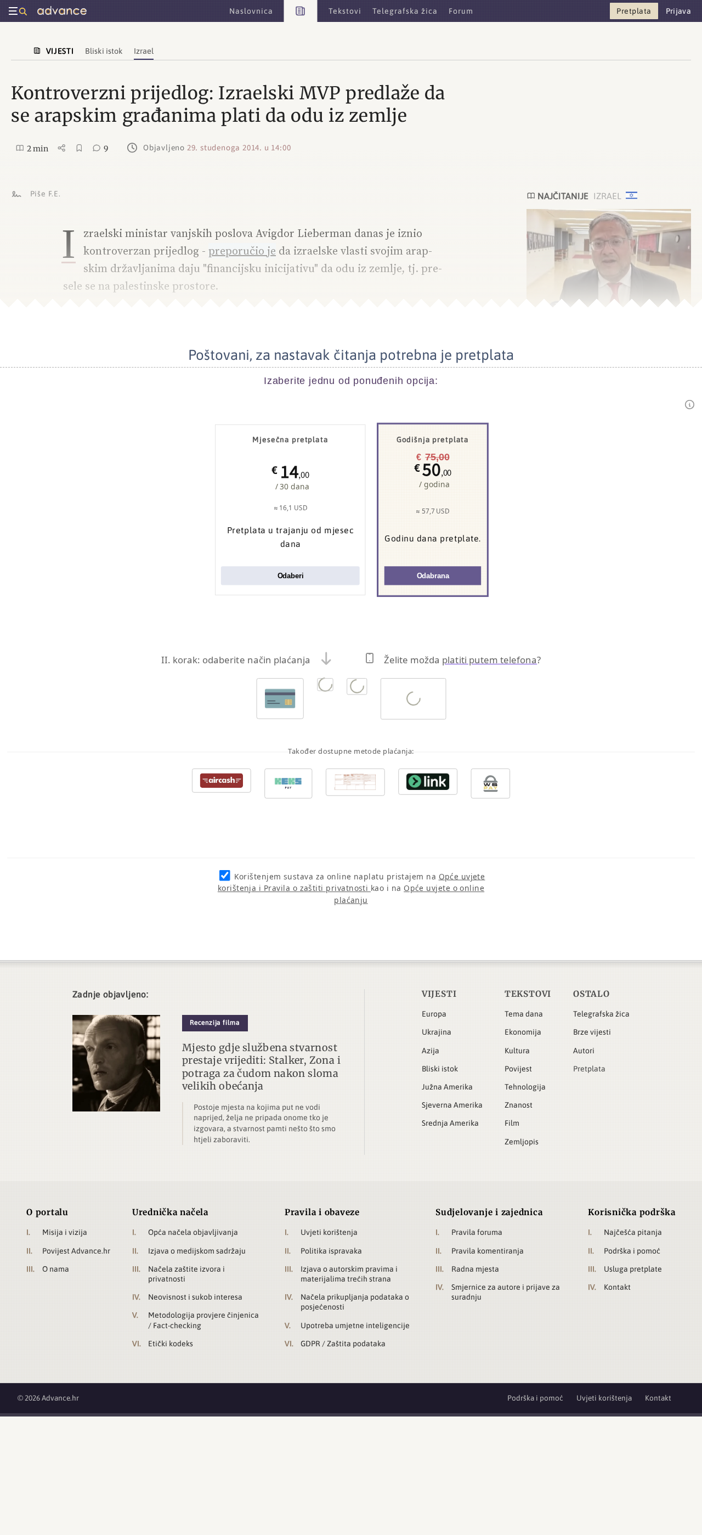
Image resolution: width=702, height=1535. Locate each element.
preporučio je (242, 250)
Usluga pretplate (633, 1269)
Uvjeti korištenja (329, 1232)
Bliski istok (440, 1068)
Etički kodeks (170, 1343)
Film (512, 1123)
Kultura (517, 1050)
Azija (430, 1050)
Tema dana (524, 1013)
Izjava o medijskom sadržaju (197, 1250)
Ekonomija (523, 1032)
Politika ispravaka (331, 1250)
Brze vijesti (592, 1032)
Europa (434, 1013)
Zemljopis (522, 1141)
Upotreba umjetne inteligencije (355, 1325)
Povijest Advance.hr (76, 1250)
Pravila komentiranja (487, 1250)
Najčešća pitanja (633, 1232)
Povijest (518, 1068)
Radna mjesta (475, 1269)
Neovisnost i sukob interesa (195, 1297)
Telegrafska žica (601, 1013)
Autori (584, 1050)
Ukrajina (436, 1032)
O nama (55, 1269)
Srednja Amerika (450, 1123)
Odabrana (433, 576)
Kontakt (617, 1287)
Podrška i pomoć (632, 1250)
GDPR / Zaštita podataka (343, 1343)
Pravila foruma (476, 1232)
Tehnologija (525, 1086)
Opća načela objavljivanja (193, 1232)
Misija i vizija (64, 1232)
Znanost (519, 1105)
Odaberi (291, 576)
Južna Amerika (447, 1086)
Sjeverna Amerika (452, 1105)
